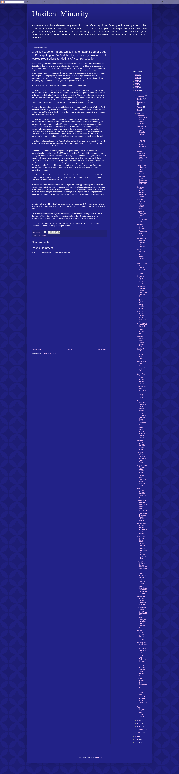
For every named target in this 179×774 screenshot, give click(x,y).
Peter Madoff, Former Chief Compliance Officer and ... (141, 131)
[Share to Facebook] (56, 232)
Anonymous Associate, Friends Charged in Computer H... (142, 291)
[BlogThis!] (51, 232)
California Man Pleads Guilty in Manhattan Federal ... (141, 191)
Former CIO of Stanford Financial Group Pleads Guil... (142, 328)
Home (69, 349)
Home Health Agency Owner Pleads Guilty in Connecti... (141, 541)
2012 (137, 90)
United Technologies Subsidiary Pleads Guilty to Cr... (142, 254)
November (141, 96)
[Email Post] (44, 232)
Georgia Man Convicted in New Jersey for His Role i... (142, 169)
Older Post (102, 349)
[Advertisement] (69, 328)
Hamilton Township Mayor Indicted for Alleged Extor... (142, 341)
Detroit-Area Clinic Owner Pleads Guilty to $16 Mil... (141, 378)
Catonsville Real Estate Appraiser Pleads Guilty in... (142, 119)
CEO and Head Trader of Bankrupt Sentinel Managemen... (142, 698)
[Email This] (49, 232)
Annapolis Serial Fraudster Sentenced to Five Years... (141, 457)
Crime (40, 235)
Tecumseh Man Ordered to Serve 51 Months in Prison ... (141, 480)
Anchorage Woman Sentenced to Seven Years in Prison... (141, 445)
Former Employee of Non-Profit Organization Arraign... (142, 578)
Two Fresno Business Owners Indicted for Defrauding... (142, 566)
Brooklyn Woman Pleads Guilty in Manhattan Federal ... (141, 635)
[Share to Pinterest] (59, 232)
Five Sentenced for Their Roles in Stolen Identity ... (141, 711)
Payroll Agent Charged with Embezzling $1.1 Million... (142, 366)
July (138, 110)
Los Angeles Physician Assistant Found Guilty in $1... (141, 670)
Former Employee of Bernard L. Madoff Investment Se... (141, 622)
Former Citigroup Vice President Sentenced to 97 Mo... (141, 143)
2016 (137, 81)
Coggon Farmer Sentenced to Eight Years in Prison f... (141, 304)
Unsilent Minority (60, 13)
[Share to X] (54, 232)
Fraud (44, 235)
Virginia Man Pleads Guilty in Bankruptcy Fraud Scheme (142, 528)
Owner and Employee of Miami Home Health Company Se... (141, 419)
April (139, 723)
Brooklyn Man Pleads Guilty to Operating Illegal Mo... (142, 600)
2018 (137, 78)
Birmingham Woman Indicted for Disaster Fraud (142, 280)
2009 (137, 743)
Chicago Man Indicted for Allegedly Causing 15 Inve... (142, 611)
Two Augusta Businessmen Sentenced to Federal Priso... (142, 647)
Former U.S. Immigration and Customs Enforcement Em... (142, 553)
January (140, 733)
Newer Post (36, 349)
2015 (137, 84)
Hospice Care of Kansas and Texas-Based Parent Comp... (142, 353)
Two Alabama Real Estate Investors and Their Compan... (142, 242)
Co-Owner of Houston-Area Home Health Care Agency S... (142, 505)
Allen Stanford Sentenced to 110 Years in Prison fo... (142, 469)
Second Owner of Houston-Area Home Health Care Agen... (142, 157)
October (140, 99)
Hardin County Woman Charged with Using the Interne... (142, 268)
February (140, 730)
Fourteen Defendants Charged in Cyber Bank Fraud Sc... (142, 590)
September (141, 102)
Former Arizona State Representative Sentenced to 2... (142, 684)
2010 (137, 740)
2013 (137, 87)
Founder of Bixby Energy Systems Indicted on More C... (142, 432)
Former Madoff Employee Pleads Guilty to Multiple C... (142, 517)
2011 (137, 736)
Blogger (99, 757)
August (139, 107)
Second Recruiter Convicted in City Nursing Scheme (141, 405)
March (139, 726)
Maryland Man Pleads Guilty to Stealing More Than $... (142, 316)
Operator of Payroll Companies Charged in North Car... (142, 180)
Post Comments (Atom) (50, 353)
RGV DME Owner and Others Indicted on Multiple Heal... (142, 204)
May (138, 720)
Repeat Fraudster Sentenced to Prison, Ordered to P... (141, 493)
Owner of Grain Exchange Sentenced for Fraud (141, 659)
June (139, 113)
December (141, 93)
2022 (137, 75)
